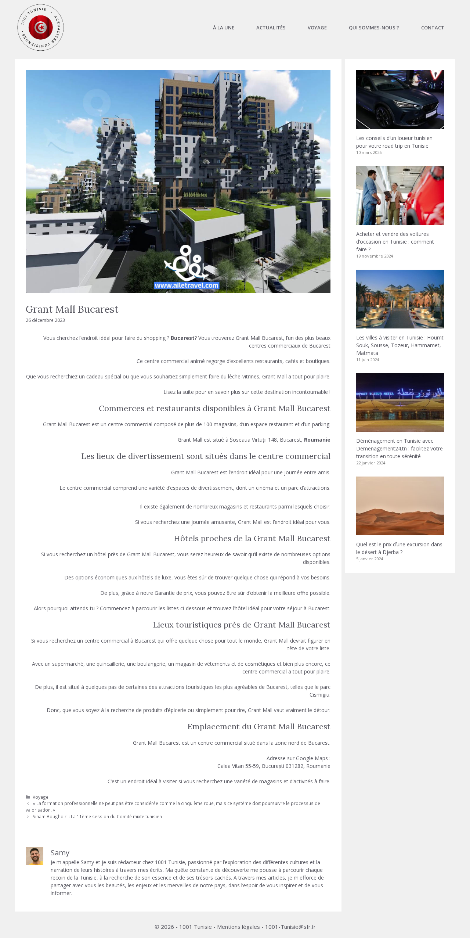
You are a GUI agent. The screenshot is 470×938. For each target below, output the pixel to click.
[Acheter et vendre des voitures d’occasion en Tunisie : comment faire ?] (400, 221)
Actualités (271, 27)
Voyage (317, 27)
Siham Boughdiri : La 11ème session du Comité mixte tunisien (97, 816)
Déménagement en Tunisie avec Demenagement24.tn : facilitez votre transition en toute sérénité (399, 448)
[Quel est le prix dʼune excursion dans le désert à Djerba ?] (400, 531)
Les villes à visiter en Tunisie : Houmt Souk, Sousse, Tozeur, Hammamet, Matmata (400, 345)
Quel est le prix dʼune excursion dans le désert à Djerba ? (399, 548)
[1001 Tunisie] (40, 27)
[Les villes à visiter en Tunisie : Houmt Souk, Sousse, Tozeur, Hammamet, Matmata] (400, 324)
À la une (223, 27)
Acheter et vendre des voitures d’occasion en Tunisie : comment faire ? (395, 241)
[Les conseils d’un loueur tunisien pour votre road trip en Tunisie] (400, 125)
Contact (432, 27)
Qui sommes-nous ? (374, 27)
